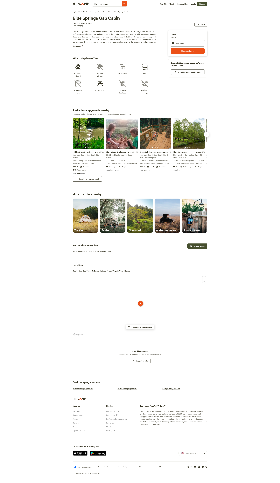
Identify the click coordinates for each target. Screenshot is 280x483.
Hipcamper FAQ (79, 430)
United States (83, 12)
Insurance (110, 423)
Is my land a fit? (112, 415)
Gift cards (76, 411)
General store (78, 415)
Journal (76, 419)
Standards (110, 426)
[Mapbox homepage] (78, 334)
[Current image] (85, 147)
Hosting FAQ (111, 430)
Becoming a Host (112, 411)
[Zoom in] (204, 278)
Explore (75, 12)
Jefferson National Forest (105, 12)
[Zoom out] (204, 281)
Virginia (92, 12)
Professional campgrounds (116, 419)
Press (75, 426)
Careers (76, 423)
